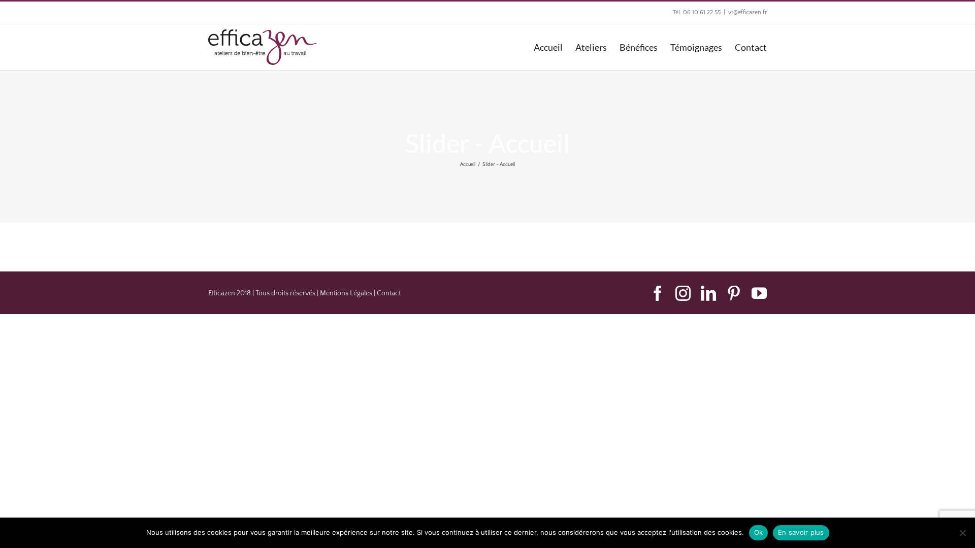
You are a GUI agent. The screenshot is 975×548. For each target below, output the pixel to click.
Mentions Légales (346, 293)
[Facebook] (657, 293)
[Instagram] (683, 293)
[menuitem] (554, 47)
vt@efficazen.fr (747, 12)
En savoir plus (801, 532)
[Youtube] (759, 293)
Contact (389, 293)
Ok (758, 532)
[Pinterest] (733, 293)
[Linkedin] (708, 293)
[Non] (962, 533)
